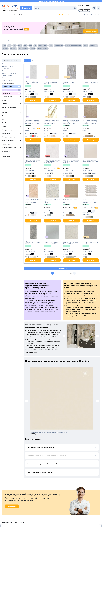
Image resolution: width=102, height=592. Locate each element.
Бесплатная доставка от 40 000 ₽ (84, 10)
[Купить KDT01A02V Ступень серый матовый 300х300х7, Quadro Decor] (71, 191)
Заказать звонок (12, 506)
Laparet (85, 45)
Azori (30, 45)
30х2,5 (93, 210)
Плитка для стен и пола (10, 60)
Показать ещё (62, 268)
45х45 (70, 133)
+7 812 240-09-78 (84, 5)
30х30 (4, 45)
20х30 (70, 94)
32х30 (89, 210)
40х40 (14, 45)
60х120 (20, 45)
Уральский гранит (23, 48)
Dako (35, 45)
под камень (13, 48)
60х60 (25, 45)
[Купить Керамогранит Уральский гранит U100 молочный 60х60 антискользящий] (91, 151)
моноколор (5, 48)
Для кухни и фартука (7, 66)
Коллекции (36, 61)
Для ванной (5, 64)
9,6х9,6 (84, 212)
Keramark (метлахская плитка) (73, 45)
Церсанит (32, 48)
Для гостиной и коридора (9, 73)
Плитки (27, 61)
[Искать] (75, 8)
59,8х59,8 (90, 94)
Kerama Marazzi (59, 45)
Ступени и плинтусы (7, 75)
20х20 (32, 133)
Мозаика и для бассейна (9, 77)
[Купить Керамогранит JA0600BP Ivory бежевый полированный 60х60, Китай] (52, 72)
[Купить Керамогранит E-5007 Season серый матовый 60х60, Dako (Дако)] (52, 191)
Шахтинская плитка (42, 48)
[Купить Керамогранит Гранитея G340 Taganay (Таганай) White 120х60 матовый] (33, 72)
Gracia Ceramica (42, 45)
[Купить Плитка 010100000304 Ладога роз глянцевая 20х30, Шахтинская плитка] (33, 191)
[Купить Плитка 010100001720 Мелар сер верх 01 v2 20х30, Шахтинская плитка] (71, 72)
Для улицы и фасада (7, 80)
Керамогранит (93, 45)
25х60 (74, 133)
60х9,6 (88, 212)
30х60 (9, 45)
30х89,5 (84, 214)
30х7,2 (92, 212)
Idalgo (50, 45)
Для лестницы (6, 70)
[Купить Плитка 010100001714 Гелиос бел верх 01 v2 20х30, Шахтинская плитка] (52, 111)
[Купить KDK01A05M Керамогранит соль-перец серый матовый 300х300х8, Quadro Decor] (91, 111)
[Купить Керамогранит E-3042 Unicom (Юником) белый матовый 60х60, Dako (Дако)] (52, 151)
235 (71, 273)
